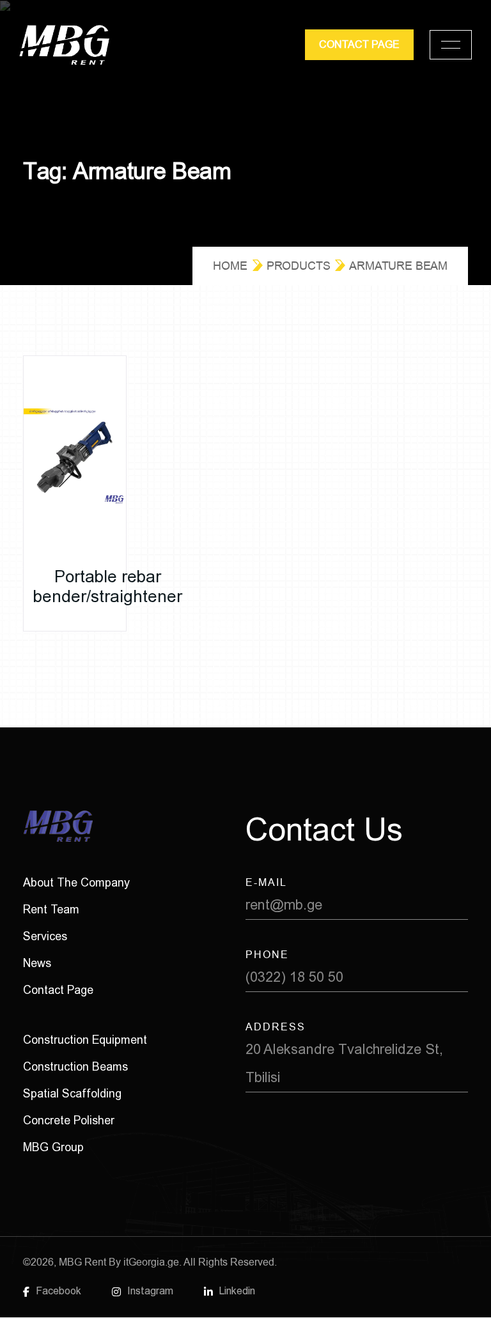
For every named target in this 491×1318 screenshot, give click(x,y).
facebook (58, 1291)
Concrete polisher (68, 1120)
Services (45, 936)
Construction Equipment (85, 1039)
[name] (451, 44)
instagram (150, 1291)
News (37, 963)
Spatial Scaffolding (72, 1093)
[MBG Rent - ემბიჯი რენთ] (64, 45)
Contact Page (58, 989)
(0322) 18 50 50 (294, 977)
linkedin (237, 1291)
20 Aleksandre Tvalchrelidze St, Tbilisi (344, 1063)
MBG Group (53, 1147)
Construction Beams (75, 1066)
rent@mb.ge (284, 905)
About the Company (76, 882)
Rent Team (51, 909)
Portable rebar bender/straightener (107, 586)
